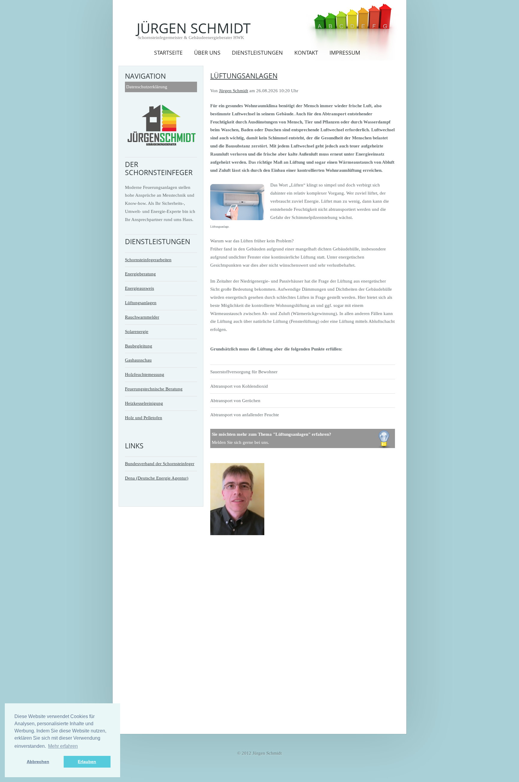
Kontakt (306, 52)
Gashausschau (138, 359)
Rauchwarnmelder (142, 317)
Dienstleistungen (257, 52)
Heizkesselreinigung (144, 403)
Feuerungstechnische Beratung (154, 388)
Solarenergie (136, 331)
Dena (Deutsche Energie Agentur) (156, 477)
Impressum (344, 52)
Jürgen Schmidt (193, 28)
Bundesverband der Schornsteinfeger (159, 463)
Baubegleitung (138, 345)
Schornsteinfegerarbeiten (148, 259)
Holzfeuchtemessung (144, 374)
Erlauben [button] (87, 761)
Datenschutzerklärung (146, 86)
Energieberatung (140, 273)
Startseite (168, 52)
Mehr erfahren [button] (63, 746)
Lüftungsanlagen (140, 302)
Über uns (207, 52)
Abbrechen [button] (38, 761)
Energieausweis (139, 288)
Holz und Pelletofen (143, 417)
